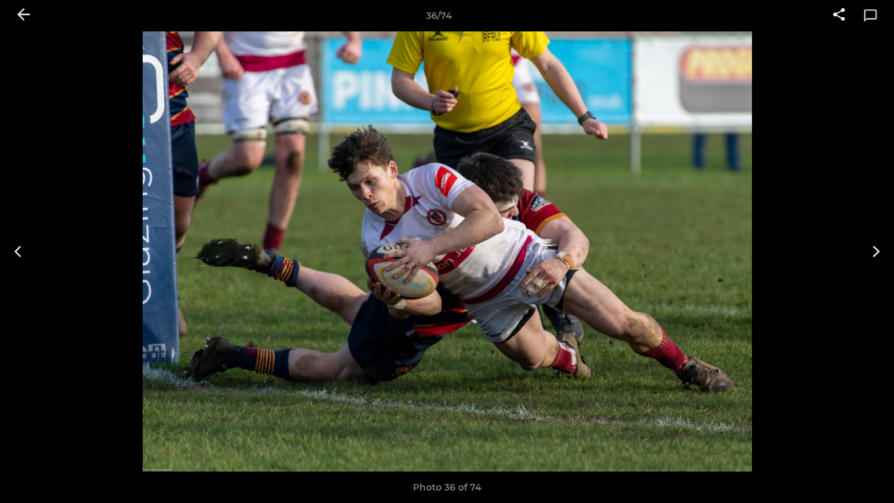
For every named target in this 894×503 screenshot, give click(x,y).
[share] (839, 16)
